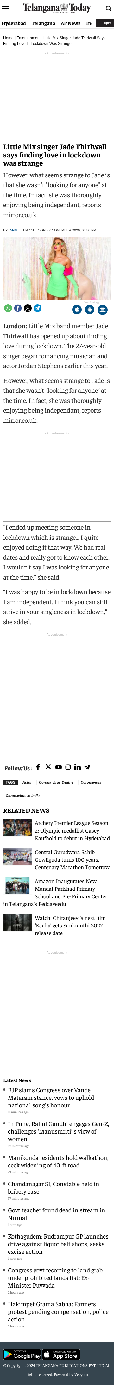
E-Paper (105, 23)
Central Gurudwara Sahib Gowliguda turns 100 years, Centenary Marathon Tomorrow (72, 859)
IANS (13, 230)
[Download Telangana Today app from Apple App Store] (77, 310)
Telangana (43, 23)
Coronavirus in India (23, 795)
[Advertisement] (57, 695)
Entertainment (28, 38)
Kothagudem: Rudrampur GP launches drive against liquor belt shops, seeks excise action (58, 1243)
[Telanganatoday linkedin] (77, 768)
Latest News (17, 1080)
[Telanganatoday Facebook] (38, 768)
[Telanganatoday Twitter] (48, 768)
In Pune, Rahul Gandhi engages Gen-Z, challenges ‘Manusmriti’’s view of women (58, 1130)
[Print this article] (103, 310)
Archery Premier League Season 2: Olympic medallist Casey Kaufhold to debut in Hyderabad (72, 830)
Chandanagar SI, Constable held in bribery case (53, 1187)
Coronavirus (91, 782)
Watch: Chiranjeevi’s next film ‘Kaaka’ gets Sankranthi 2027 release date (70, 925)
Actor (27, 782)
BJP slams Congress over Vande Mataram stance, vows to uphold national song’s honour (51, 1097)
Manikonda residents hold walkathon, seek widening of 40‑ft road (58, 1161)
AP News (70, 23)
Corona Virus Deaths (56, 782)
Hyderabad (14, 23)
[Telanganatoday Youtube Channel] (58, 768)
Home (8, 38)
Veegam (81, 1374)
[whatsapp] (8, 308)
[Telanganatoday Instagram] (68, 768)
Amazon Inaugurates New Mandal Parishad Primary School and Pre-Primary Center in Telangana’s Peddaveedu (55, 892)
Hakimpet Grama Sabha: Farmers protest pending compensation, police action (58, 1311)
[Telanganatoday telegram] (87, 768)
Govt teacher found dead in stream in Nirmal (56, 1213)
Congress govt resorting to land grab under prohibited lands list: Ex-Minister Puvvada (55, 1277)
